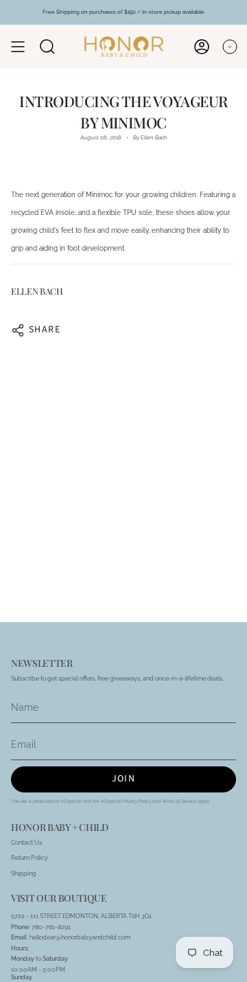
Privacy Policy (137, 801)
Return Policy (29, 857)
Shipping (23, 873)
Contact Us (26, 842)
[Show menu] (18, 46)
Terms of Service (179, 801)
